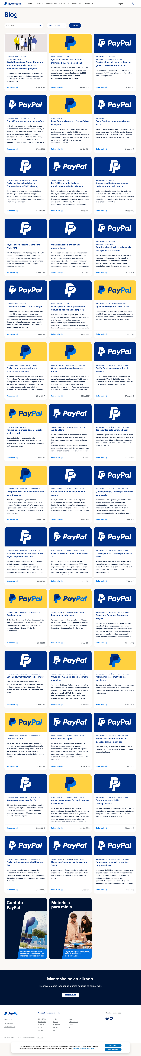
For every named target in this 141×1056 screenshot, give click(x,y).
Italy (54, 1030)
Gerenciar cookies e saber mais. (83, 1048)
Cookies (40, 1038)
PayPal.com (8, 1019)
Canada (40, 1030)
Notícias (40, 3)
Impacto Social (34, 242)
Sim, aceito (113, 1045)
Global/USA (42, 1019)
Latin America (73, 1022)
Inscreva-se (70, 995)
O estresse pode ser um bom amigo (24, 307)
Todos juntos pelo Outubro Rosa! (112, 430)
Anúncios (118, 59)
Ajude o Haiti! (57, 430)
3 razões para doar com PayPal (21, 800)
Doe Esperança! (14, 615)
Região (120, 4)
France (55, 1022)
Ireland (55, 1027)
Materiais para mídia (54, 3)
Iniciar (75, 25)
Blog (30, 3)
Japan (71, 1019)
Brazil (40, 1027)
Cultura (23, 56)
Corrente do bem (15, 739)
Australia (41, 1024)
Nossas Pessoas (55, 26)
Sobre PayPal (73, 3)
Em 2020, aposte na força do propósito (25, 121)
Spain (71, 1024)
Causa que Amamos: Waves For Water (25, 677)
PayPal (61, 365)
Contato (87, 3)
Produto (54, 365)
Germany (56, 1024)
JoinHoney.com (9, 1027)
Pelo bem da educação (62, 615)
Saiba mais (11, 87)
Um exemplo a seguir (61, 739)
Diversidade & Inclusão (15, 59)
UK (70, 1027)
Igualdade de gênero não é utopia (112, 307)
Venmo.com (8, 1023)
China (55, 1019)
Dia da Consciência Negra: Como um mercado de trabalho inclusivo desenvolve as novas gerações (25, 65)
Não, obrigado (113, 1049)
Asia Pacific (42, 1022)
